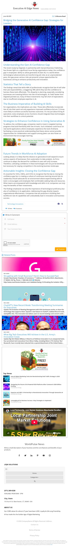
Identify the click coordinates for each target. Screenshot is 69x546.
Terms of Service (34, 530)
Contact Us (34, 525)
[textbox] (34, 444)
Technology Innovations (15, 204)
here (51, 544)
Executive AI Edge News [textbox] (34, 8)
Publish (61, 249)
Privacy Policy (34, 536)
